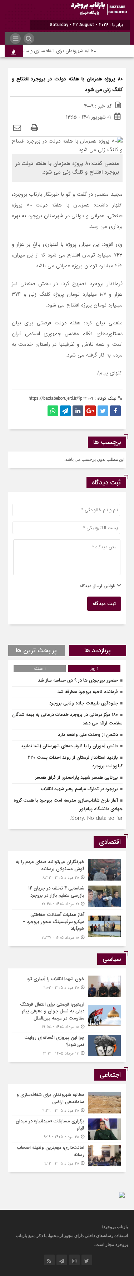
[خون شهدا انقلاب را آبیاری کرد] (67, 986)
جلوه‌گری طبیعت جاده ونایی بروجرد (83, 703)
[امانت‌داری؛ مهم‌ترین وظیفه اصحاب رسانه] (67, 1154)
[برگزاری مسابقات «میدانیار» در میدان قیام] (67, 1129)
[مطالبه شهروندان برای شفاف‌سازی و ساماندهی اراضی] (67, 1103)
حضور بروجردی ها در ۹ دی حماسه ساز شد (78, 680)
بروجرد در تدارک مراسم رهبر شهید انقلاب (79, 789)
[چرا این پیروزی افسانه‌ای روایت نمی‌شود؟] (67, 1044)
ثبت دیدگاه (104, 604)
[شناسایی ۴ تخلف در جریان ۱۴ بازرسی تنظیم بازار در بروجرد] (67, 896)
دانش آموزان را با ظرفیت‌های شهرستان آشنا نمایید (69, 746)
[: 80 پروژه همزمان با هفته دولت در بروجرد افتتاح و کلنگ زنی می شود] (17, 128)
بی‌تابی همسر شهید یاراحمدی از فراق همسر (76, 777)
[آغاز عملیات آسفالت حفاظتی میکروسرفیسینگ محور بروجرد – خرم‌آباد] (67, 925)
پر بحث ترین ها (36, 651)
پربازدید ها (97, 651)
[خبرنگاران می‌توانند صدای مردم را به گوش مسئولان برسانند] (67, 870)
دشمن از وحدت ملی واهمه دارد (88, 734)
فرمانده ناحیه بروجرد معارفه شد (88, 692)
